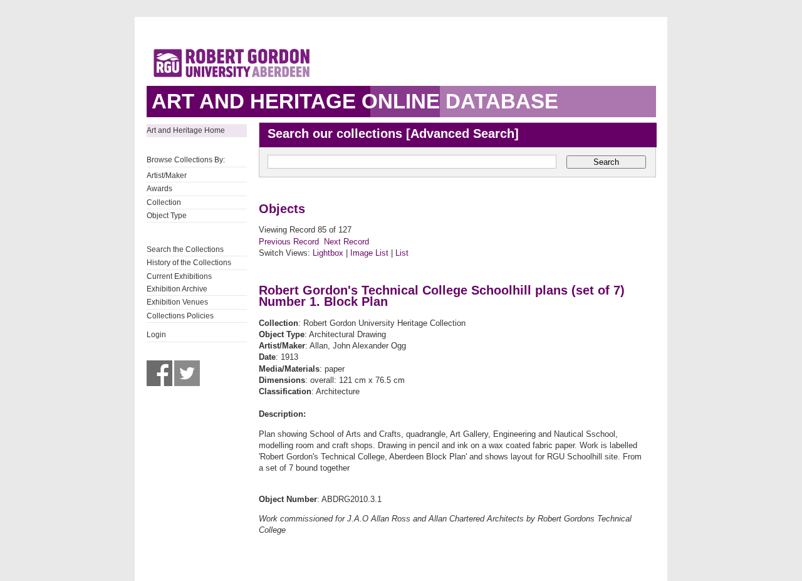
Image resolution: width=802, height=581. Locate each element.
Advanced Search (462, 133)
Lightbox (328, 253)
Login (156, 334)
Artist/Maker (167, 175)
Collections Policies (180, 315)
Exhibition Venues (177, 302)
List (402, 253)
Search (606, 162)
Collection (164, 202)
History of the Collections (189, 262)
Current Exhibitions (179, 276)
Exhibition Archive (177, 289)
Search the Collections (185, 249)
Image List (369, 253)
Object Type (167, 215)
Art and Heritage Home (186, 130)
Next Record (346, 241)
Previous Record (289, 241)
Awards (159, 188)
